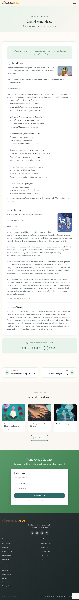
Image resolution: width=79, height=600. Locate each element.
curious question (18, 70)
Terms (10, 586)
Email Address (19, 473)
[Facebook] (32, 533)
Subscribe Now (40, 496)
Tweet (41, 348)
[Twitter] (37, 533)
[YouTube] (47, 533)
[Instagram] (42, 533)
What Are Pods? (46, 543)
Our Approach (45, 551)
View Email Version (50, 26)
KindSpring (5, 559)
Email (53, 348)
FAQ (42, 559)
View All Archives (41, 438)
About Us (5, 570)
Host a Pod (44, 555)
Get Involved (6, 574)
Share (29, 348)
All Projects (6, 543)
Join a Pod (44, 547)
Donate (4, 578)
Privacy (4, 586)
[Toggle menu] (74, 3)
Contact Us (6, 582)
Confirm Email (19, 483)
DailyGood (5, 547)
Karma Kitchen (7, 551)
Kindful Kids (34, 16)
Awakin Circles (6, 555)
